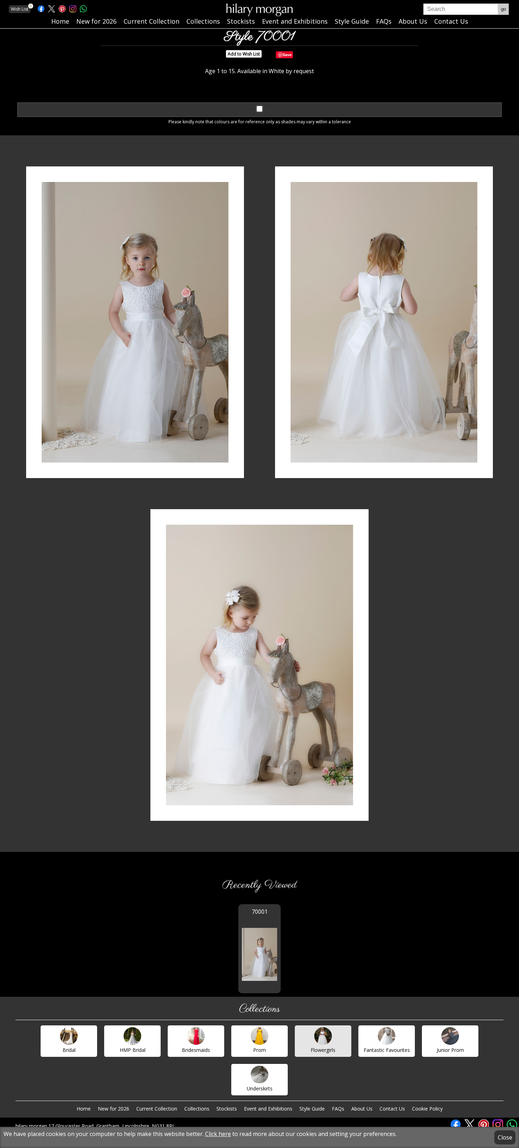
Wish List (20, 8)
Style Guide (312, 1108)
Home (84, 1108)
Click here (218, 1134)
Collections (196, 1108)
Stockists (226, 1108)
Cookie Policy (427, 1108)
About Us (361, 1108)
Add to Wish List (244, 54)
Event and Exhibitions (268, 1108)
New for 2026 (113, 1108)
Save (287, 54)
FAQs (338, 1108)
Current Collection (156, 1108)
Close (505, 1137)
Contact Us (392, 1108)
